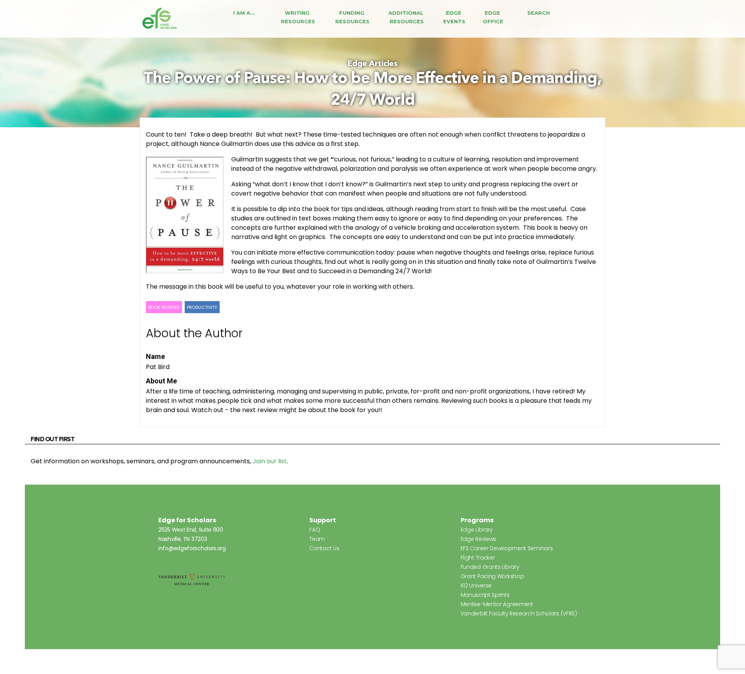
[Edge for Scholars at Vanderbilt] (159, 18)
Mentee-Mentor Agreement (497, 604)
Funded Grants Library (490, 567)
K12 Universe (476, 585)
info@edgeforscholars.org (192, 548)
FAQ (314, 530)
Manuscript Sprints (485, 595)
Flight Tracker (478, 557)
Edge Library (477, 530)
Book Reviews (164, 307)
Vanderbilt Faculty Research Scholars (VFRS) (519, 613)
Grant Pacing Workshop (492, 576)
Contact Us (324, 548)
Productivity (202, 307)
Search (538, 13)
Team (317, 539)
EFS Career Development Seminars (507, 548)
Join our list (270, 461)
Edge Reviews (478, 539)
